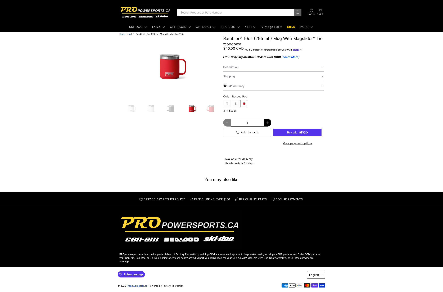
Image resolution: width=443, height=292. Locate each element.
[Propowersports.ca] (146, 12)
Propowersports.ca (137, 285)
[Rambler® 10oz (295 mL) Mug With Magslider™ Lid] (169, 66)
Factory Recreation (186, 254)
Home (122, 34)
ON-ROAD (203, 27)
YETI (248, 27)
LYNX (156, 27)
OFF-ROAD (178, 27)
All (130, 34)
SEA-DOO (228, 27)
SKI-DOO (136, 27)
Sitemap (124, 261)
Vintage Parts (272, 27)
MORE (304, 27)
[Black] (235, 103)
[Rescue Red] (244, 103)
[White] (226, 103)
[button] (273, 67)
